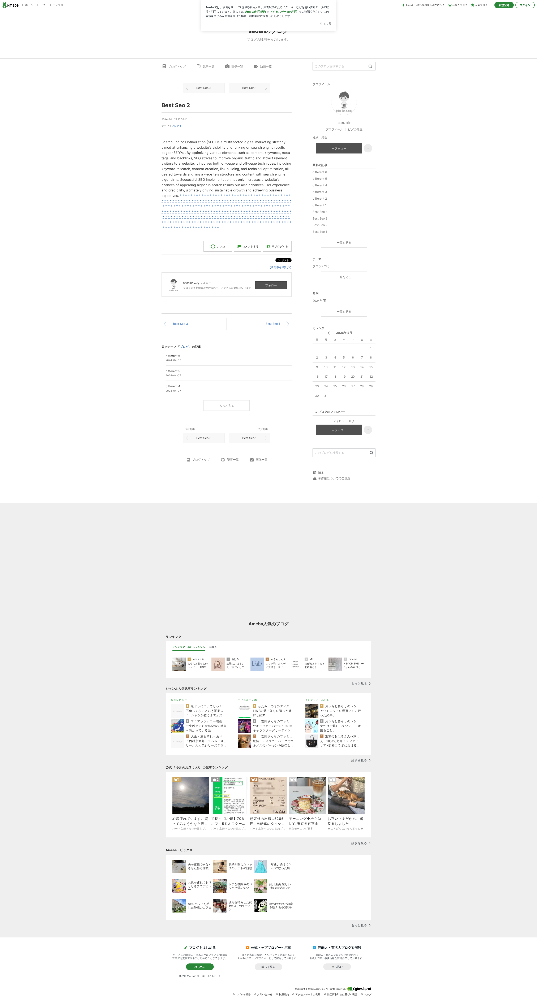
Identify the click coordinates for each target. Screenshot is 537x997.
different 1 (320, 205)
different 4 (320, 185)
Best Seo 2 (176, 105)
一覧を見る (344, 242)
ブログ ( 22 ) (321, 266)
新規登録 (504, 5)
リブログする (280, 246)
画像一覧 (237, 66)
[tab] (188, 647)
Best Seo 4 (320, 211)
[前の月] (328, 333)
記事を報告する (283, 267)
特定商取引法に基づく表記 (342, 994)
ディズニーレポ (247, 699)
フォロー (271, 285)
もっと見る (226, 405)
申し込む (337, 966)
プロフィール (334, 129)
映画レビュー (179, 699)
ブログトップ (177, 66)
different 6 (320, 172)
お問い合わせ (264, 994)
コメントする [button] (250, 246)
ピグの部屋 (355, 129)
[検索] (370, 66)
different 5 (320, 178)
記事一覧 (208, 66)
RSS (321, 472)
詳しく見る (268, 966)
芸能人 (213, 647)
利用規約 (284, 994)
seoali (344, 122)
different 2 (320, 198)
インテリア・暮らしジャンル (188, 647)
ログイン (525, 5)
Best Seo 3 (203, 88)
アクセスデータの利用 (308, 994)
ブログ (175, 125)
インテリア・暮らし (317, 699)
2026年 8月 (344, 332)
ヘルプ (367, 994)
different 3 (320, 192)
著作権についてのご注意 (334, 478)
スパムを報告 (243, 994)
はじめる (199, 966)
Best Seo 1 (249, 88)
